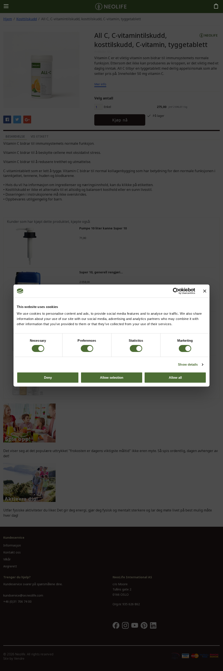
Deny (48, 377)
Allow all (175, 377)
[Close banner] (204, 291)
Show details (188, 364)
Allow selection (111, 377)
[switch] (87, 348)
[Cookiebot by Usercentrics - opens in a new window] (176, 291)
